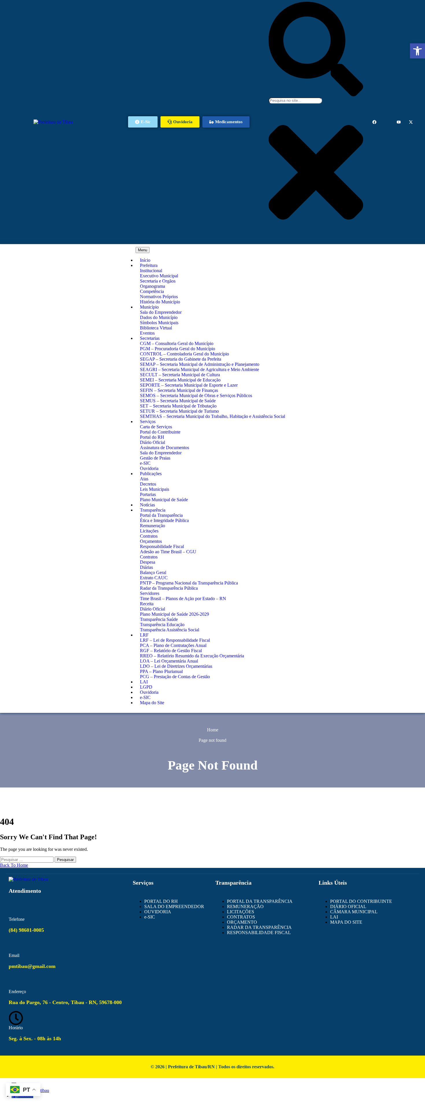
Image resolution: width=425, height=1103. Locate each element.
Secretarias (150, 338)
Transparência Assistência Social (169, 629)
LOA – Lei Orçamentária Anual (169, 661)
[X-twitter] (411, 122)
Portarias (148, 494)
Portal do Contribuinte (160, 431)
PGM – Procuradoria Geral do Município (177, 348)
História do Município (160, 301)
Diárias (146, 567)
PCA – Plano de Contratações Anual (173, 645)
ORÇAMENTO (242, 922)
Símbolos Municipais (159, 322)
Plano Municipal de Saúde (164, 499)
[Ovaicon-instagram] (386, 122)
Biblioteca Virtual (156, 327)
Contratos (149, 536)
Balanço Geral (153, 572)
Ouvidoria (149, 468)
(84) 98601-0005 (26, 930)
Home (212, 729)
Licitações (149, 530)
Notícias (147, 504)
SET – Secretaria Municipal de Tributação (178, 405)
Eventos (147, 333)
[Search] (316, 94)
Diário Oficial (152, 442)
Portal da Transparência (161, 515)
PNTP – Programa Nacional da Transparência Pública (189, 582)
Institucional (151, 270)
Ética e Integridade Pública (164, 520)
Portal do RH (152, 437)
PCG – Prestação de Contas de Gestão (175, 676)
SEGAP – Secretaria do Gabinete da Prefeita (180, 359)
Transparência (152, 510)
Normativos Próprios (159, 296)
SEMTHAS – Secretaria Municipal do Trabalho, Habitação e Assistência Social (212, 416)
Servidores (149, 593)
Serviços (148, 421)
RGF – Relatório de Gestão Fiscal (171, 650)
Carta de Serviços (156, 426)
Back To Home (14, 865)
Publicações (151, 473)
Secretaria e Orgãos (157, 280)
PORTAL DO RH (161, 901)
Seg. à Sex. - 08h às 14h (35, 1038)
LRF (144, 634)
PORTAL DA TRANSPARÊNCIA (260, 901)
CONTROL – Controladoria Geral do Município (184, 353)
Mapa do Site (152, 702)
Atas (144, 478)
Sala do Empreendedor (161, 312)
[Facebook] (374, 122)
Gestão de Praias (155, 457)
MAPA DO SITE (346, 922)
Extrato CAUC (154, 577)
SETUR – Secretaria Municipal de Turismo (179, 411)
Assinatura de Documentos (164, 447)
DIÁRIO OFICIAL (348, 906)
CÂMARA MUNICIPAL (354, 911)
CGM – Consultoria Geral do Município (176, 343)
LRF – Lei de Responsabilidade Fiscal (175, 640)
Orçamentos (151, 541)
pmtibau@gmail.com (32, 966)
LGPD (146, 687)
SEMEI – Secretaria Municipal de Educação (180, 379)
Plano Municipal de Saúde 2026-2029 (174, 614)
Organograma (152, 286)
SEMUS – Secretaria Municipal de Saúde (178, 400)
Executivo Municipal (159, 275)
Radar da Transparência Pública (169, 588)
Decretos (148, 484)
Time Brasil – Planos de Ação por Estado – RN (183, 598)
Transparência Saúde (159, 619)
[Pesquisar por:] (27, 859)
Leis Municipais (154, 489)
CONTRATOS (241, 916)
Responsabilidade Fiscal (162, 546)
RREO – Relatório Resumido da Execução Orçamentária (192, 655)
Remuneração (152, 525)
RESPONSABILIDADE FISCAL (259, 932)
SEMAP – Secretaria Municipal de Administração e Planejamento (199, 364)
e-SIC (145, 463)
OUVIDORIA (157, 911)
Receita (147, 603)
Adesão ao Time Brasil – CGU (168, 551)
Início (145, 260)
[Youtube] (399, 122)
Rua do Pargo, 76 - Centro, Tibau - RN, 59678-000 (65, 1002)
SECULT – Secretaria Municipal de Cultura (180, 374)
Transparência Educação (162, 624)
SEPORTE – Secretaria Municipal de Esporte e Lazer (189, 385)
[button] (417, 50)
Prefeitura (149, 265)
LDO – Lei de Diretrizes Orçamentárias (176, 666)
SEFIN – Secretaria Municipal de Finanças (179, 390)
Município (149, 307)
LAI (144, 681)
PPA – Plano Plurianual (161, 671)
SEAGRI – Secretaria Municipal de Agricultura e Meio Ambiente (199, 369)
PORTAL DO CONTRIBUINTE (361, 901)
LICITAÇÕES (240, 911)
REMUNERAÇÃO (245, 906)
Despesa (147, 562)
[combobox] (295, 100)
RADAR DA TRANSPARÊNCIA (259, 927)
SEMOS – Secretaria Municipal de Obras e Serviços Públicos (196, 395)
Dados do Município (159, 317)
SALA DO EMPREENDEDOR (174, 906)
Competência (152, 291)
